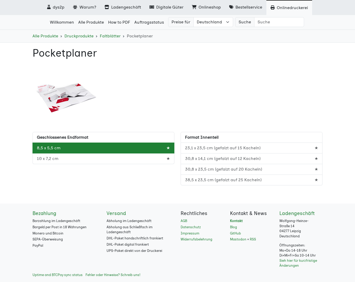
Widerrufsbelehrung (196, 239)
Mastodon (238, 239)
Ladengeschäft (125, 7)
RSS (253, 239)
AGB (184, 221)
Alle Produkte (45, 35)
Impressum (190, 233)
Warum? (87, 7)
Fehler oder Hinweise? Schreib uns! (113, 275)
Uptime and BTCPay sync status (57, 275)
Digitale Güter (169, 7)
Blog (233, 227)
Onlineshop (209, 7)
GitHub (235, 233)
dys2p (58, 7)
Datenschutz (191, 227)
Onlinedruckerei (292, 7)
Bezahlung (44, 213)
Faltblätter (110, 35)
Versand (116, 213)
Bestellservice (248, 7)
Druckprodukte (79, 35)
